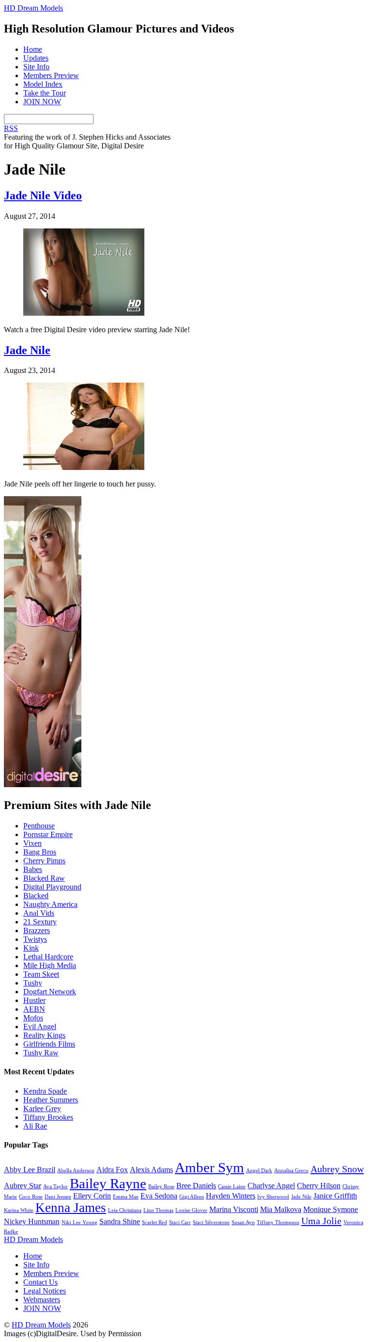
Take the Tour (44, 93)
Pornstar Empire (48, 834)
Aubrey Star (22, 1185)
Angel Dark (259, 1170)
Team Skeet (41, 974)
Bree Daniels (196, 1185)
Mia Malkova (280, 1209)
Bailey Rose (161, 1186)
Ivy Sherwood (273, 1196)
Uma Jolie (321, 1220)
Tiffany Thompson (278, 1222)
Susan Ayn (243, 1222)
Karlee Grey (42, 1108)
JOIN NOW (42, 101)
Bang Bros (39, 852)
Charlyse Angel (271, 1185)
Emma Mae (126, 1196)
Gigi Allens (191, 1196)
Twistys (35, 939)
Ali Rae (35, 1126)
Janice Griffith (335, 1196)
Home (32, 49)
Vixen (32, 843)
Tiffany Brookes (48, 1117)
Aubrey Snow (337, 1169)
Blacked (35, 895)
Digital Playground (52, 887)
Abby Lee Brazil (29, 1169)
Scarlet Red (154, 1222)
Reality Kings (44, 1035)
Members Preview (51, 75)
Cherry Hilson (319, 1185)
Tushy (32, 983)
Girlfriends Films (49, 1044)
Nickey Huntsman (32, 1221)
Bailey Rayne (108, 1183)
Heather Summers (50, 1100)
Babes (32, 869)
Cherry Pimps (44, 861)
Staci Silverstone (211, 1222)
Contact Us (40, 1282)
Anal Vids (38, 913)
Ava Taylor (55, 1186)
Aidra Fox (112, 1169)
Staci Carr (180, 1222)
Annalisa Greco (291, 1170)
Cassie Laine (232, 1186)
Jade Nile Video (43, 195)
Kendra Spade (45, 1091)
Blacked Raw (44, 878)
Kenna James (70, 1207)
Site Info (36, 67)
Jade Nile (27, 350)
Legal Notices (44, 1291)
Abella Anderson (75, 1170)
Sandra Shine (119, 1221)
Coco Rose (31, 1196)
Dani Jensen (58, 1196)
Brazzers (36, 930)
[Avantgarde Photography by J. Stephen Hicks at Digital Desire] (42, 784)
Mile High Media (49, 965)
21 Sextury (40, 922)
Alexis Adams (151, 1169)
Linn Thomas (158, 1210)
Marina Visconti (233, 1209)
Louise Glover (191, 1210)
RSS (11, 128)
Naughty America (50, 904)
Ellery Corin (92, 1196)
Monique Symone (330, 1209)
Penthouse (39, 826)
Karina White (18, 1210)
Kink (31, 948)
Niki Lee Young (79, 1222)
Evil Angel (39, 1026)
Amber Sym (209, 1167)
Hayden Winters (230, 1196)
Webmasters (41, 1299)
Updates (35, 58)
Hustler (34, 1000)
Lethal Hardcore (48, 957)
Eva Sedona (158, 1196)
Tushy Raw (41, 1053)
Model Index (42, 84)
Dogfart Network (49, 991)
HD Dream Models (41, 1325)
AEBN (34, 1009)
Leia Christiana (124, 1210)
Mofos (33, 1018)
